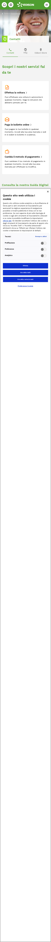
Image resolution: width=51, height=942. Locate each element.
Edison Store (41, 53)
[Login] (10, 4)
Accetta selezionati (25, 279)
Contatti (10, 53)
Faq (25, 53)
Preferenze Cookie (25, 286)
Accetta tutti (25, 272)
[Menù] (46, 4)
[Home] (4, 4)
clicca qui (7, 221)
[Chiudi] (48, 192)
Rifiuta (25, 266)
